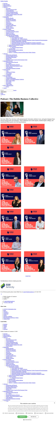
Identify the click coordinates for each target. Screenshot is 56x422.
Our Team (8, 8)
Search (14, 90)
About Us (5, 7)
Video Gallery (9, 84)
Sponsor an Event (10, 32)
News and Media (7, 75)
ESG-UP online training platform (16, 50)
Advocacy (5, 53)
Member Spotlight (10, 28)
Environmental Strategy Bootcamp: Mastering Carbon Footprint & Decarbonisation (29, 40)
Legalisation (8, 74)
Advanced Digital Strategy (17, 47)
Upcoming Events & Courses (12, 31)
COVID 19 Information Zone (9, 309)
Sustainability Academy (14, 36)
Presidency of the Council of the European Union (16, 59)
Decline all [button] (33, 416)
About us (5, 311)
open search (3, 91)
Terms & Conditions (7, 316)
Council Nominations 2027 (12, 12)
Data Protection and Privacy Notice (11, 317)
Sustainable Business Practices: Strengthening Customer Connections (26, 42)
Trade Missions (9, 67)
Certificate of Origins (10, 72)
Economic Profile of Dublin (12, 13)
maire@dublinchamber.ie (28, 291)
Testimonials (8, 23)
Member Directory (7, 5)
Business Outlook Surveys (11, 56)
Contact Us (5, 314)
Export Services (6, 69)
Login (2, 93)
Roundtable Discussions (11, 57)
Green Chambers (12, 51)
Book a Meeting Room (8, 85)
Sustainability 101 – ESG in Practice (19, 39)
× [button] (54, 402)
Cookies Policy (6, 318)
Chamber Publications (11, 78)
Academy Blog (12, 48)
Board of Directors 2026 (11, 9)
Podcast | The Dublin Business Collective (15, 79)
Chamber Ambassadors (11, 25)
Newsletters (8, 83)
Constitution (6, 312)
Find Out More (6, 4)
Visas (7, 70)
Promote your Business (11, 20)
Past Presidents (9, 15)
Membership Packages (11, 19)
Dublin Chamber (4, 1)
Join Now (5, 3)
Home (4, 310)
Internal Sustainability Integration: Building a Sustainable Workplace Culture (27, 43)
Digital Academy (12, 46)
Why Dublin (8, 81)
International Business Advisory (13, 64)
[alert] (28, 412)
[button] (27, 419)
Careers (5, 88)
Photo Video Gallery (10, 80)
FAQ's (7, 86)
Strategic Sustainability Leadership (18, 41)
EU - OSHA (8, 63)
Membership (6, 16)
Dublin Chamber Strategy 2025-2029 (14, 14)
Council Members (10, 10)
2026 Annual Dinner (10, 34)
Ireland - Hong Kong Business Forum (14, 65)
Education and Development (12, 35)
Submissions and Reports (11, 54)
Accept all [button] (22, 416)
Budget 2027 (9, 58)
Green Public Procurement (17, 37)
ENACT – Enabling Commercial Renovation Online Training (22, 52)
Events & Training (7, 29)
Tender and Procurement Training (16, 45)
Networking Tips (9, 24)
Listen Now (28, 276)
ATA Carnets (9, 73)
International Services (8, 61)
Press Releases (9, 77)
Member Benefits (9, 18)
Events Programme (10, 30)
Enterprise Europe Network (12, 62)
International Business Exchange (13, 68)
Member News (9, 26)
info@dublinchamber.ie (10, 301)
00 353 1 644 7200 (8, 302)
